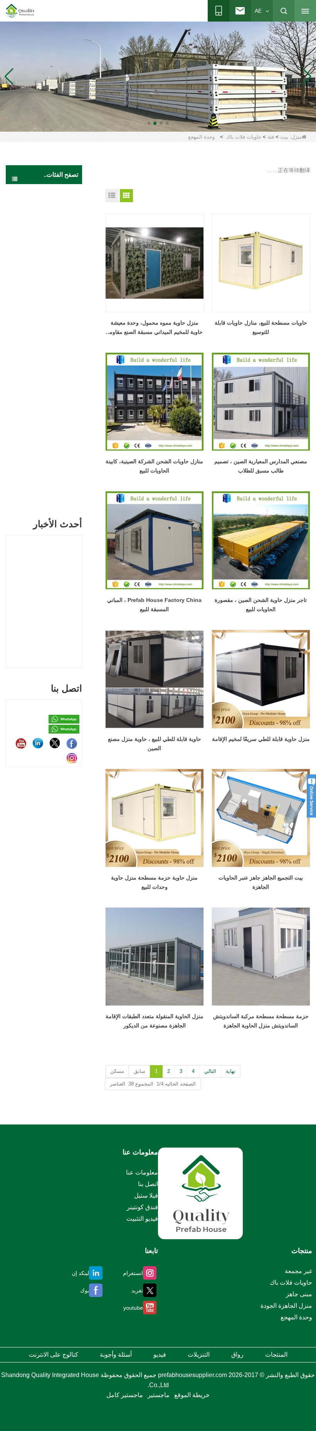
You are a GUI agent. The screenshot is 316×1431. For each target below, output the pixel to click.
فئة (270, 137)
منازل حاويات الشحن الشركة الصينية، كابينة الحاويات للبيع (154, 466)
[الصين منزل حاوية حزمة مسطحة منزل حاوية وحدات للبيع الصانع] (154, 818)
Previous (8, 593)
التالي (210, 1071)
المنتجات (276, 1354)
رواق (237, 1354)
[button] (167, 123)
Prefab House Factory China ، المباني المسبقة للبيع (154, 604)
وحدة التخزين (44, 245)
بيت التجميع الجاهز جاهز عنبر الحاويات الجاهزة (261, 882)
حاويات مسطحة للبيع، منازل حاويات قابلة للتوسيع (261, 327)
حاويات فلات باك (243, 137)
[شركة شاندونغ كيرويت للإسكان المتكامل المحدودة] (200, 1193)
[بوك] (71, 743)
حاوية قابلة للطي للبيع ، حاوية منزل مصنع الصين (154, 743)
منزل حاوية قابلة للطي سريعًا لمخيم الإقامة (261, 739)
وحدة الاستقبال (42, 404)
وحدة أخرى (46, 434)
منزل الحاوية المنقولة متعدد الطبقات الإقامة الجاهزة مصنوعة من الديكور (154, 1021)
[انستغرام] (71, 758)
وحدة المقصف (43, 365)
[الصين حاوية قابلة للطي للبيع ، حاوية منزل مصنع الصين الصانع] (154, 679)
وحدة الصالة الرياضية (49, 384)
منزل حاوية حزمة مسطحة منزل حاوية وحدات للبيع (154, 882)
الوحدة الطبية (43, 260)
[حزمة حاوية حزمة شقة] (158, 76)
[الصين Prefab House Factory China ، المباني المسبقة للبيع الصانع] (154, 540)
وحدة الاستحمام (41, 335)
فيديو (159, 1354)
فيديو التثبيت (142, 1218)
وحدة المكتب (44, 290)
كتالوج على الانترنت (53, 1354)
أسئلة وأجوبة (116, 1354)
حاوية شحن (55, 465)
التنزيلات (199, 1354)
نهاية (230, 1071)
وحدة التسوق (44, 419)
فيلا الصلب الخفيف (47, 449)
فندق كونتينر (142, 1207)
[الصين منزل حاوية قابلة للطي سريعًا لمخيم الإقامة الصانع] (261, 679)
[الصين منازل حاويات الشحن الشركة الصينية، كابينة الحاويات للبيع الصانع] (154, 402)
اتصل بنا (148, 1184)
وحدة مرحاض (44, 305)
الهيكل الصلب (52, 480)
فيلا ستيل (146, 1195)
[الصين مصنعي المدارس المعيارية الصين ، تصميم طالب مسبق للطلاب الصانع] (261, 402)
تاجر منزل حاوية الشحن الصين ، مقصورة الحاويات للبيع (261, 604)
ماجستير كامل (124, 1395)
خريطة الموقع (192, 1395)
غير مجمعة (56, 496)
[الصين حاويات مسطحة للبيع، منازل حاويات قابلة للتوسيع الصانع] (261, 263)
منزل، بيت (291, 137)
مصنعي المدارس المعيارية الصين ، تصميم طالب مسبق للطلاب (260, 466)
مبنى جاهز (56, 215)
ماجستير (159, 1395)
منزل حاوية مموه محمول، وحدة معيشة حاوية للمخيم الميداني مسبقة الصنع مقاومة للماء (154, 328)
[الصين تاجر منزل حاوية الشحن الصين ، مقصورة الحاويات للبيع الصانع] (261, 540)
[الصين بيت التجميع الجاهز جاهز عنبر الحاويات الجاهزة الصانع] (261, 818)
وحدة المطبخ (44, 350)
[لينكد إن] (38, 743)
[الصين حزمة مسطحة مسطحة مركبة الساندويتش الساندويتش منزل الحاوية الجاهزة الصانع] (261, 956)
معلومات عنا (142, 1172)
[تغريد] (55, 743)
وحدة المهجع (45, 275)
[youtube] (21, 743)
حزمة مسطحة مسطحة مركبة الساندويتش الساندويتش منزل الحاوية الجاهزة (261, 1021)
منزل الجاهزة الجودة (53, 195)
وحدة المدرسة (43, 320)
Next (79, 593)
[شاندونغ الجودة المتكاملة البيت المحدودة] (20, 11)
